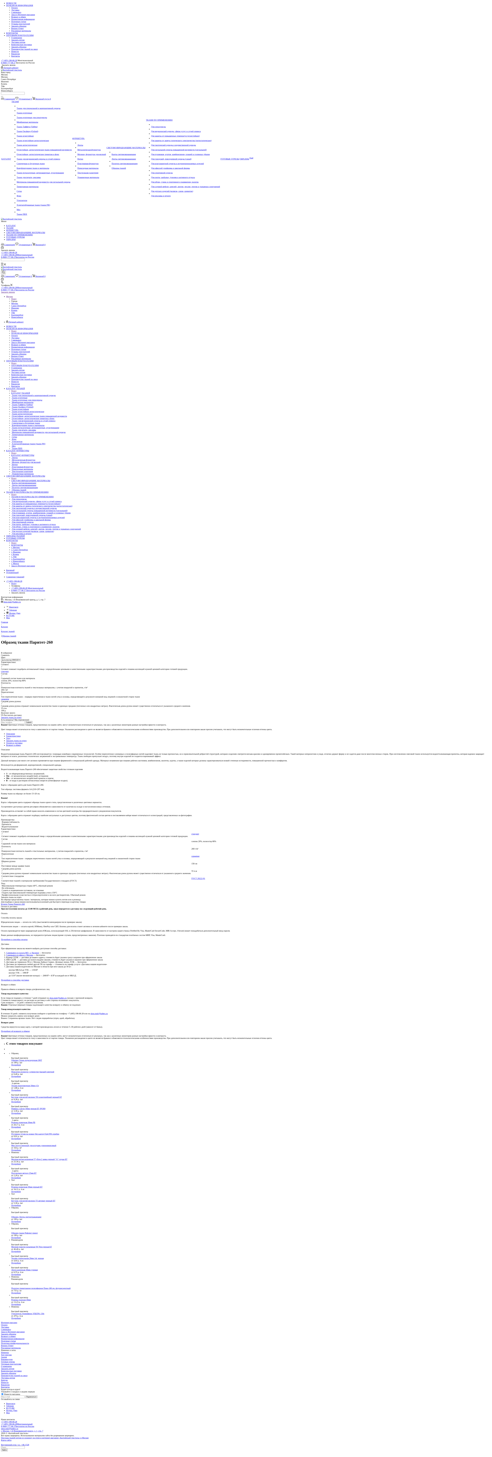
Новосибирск (17, 317)
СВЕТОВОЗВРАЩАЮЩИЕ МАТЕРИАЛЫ (25, 232)
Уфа (13, 313)
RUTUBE (10, 615)
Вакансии (5, 1385)
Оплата (4, 1325)
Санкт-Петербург (18, 306)
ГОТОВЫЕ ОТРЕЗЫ (15, 237)
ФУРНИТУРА (12, 230)
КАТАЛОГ (11, 226)
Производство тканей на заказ (14, 1375)
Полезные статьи (8, 1341)
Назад (13, 299)
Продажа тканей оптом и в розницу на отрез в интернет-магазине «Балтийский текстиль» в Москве (45, 1438)
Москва (14, 303)
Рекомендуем (7, 1359)
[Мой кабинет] (2, 248)
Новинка (5, 1352)
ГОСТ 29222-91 (198, 878)
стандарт (5, 671)
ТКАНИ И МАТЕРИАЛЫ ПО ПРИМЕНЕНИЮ (32, 497)
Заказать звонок (8, 292)
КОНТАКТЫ (17, 545)
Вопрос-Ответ (7, 1346)
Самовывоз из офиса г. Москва (19, 955)
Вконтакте (13, 607)
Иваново (15, 308)
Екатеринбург (17, 315)
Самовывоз (6, 1329)
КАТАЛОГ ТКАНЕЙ (20, 393)
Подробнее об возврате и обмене (15, 1031)
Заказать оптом (7, 1369)
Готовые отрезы (8, 1362)
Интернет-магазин (9, 1322)
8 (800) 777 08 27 (8, 63)
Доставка (5, 1327)
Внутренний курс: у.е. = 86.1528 (15, 1445)
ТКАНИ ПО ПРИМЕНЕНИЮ (19, 235)
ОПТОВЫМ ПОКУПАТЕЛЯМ (25, 365)
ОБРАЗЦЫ (11, 239)
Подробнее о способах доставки (15, 980)
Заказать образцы (8, 1334)
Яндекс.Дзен (14, 613)
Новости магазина (12, 1394)
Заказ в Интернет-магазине (13, 1332)
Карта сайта (6, 1440)
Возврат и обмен (8, 1336)
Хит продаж (6, 1355)
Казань (14, 310)
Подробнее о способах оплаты (14, 939)
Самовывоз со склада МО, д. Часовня (22, 953)
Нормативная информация (12, 1339)
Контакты (5, 1387)
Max (8, 618)
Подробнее (16, 1065)
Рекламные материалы (11, 1348)
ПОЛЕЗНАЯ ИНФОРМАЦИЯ (24, 333)
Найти (4, 1450)
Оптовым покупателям (11, 1364)
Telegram (13, 610)
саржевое (5, 699)
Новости (5, 1382)
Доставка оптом (8, 1378)
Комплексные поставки (11, 1371)
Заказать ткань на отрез (11, 717)
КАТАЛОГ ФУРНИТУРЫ (22, 455)
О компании (6, 1366)
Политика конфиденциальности (15, 1343)
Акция (4, 1357)
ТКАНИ (9, 228)
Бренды (4, 1380)
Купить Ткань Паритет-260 (13, 904)
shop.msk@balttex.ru (12, 602)
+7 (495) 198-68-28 (9, 60)
